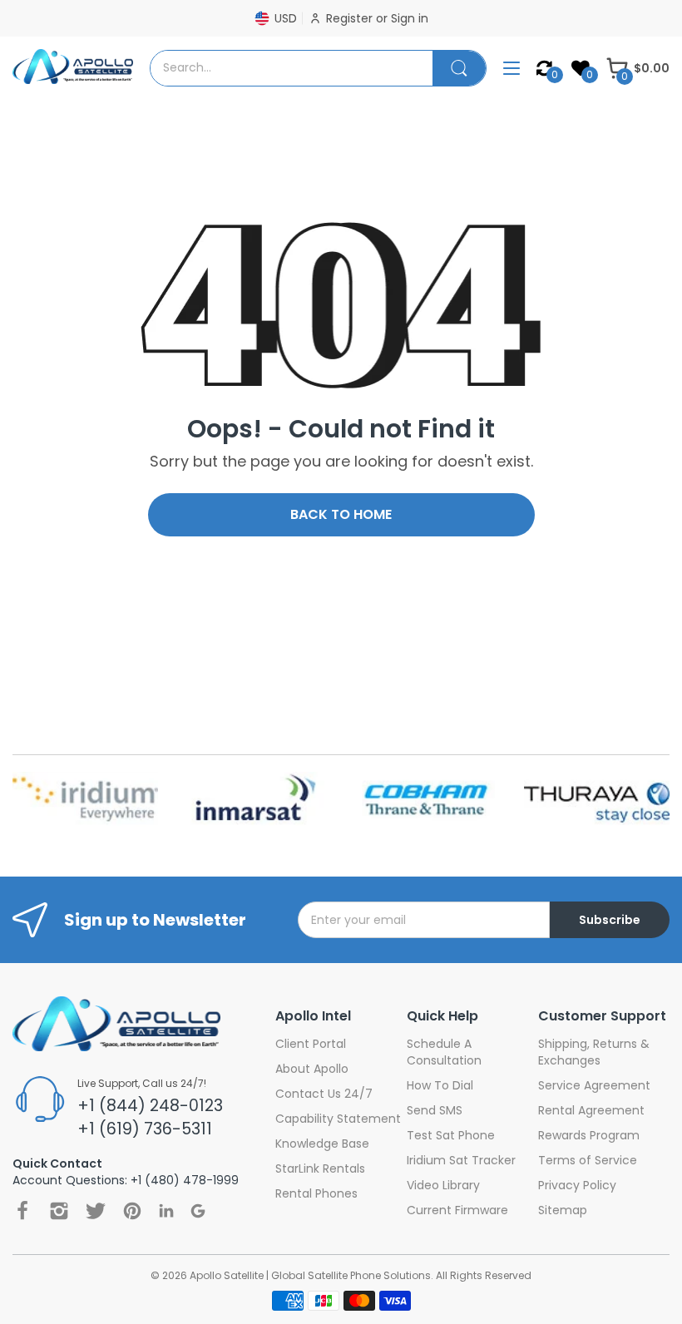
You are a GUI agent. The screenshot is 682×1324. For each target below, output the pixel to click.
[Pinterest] (132, 1211)
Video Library (443, 1185)
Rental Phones (316, 1193)
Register (351, 18)
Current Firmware (457, 1210)
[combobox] (291, 68)
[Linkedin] (166, 1210)
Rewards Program (589, 1135)
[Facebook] (22, 1211)
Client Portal (310, 1043)
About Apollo (311, 1068)
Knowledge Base (322, 1143)
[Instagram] (59, 1211)
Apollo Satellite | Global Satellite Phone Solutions (310, 1275)
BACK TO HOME (341, 514)
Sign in (409, 18)
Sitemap (562, 1210)
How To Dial (440, 1085)
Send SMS (434, 1110)
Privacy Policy (577, 1185)
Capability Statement (338, 1118)
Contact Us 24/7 (324, 1093)
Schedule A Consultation (444, 1052)
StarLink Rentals (320, 1168)
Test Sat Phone (451, 1135)
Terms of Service (587, 1160)
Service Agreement (594, 1085)
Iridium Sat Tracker (461, 1160)
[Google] (197, 1210)
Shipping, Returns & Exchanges (594, 1052)
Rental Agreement (591, 1110)
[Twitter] (96, 1211)
